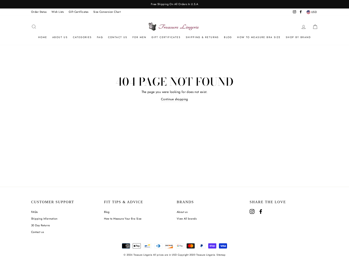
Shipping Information (44, 219)
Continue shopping (174, 99)
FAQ (100, 37)
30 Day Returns (40, 225)
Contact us (37, 232)
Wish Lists (58, 12)
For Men (139, 37)
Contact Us (117, 37)
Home (42, 37)
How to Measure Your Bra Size (123, 219)
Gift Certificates (78, 12)
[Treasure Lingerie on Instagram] (252, 211)
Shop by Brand (298, 37)
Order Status (39, 12)
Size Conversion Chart (107, 12)
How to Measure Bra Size (259, 37)
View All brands (187, 219)
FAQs (34, 212)
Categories (82, 37)
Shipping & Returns (202, 37)
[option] (174, 4)
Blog (228, 37)
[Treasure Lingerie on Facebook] (260, 211)
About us (60, 37)
